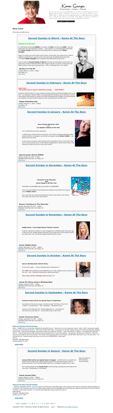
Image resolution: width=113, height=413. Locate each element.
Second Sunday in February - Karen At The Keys (56, 83)
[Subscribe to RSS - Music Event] (55, 403)
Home (58, 21)
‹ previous (24, 403)
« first (17, 403)
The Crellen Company (71, 407)
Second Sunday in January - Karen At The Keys (56, 112)
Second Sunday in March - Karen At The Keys (56, 38)
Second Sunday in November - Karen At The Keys (56, 214)
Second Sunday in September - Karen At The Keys (56, 292)
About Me (63, 21)
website (40, 304)
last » (52, 403)
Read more (21, 74)
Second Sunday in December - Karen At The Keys (56, 165)
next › (47, 403)
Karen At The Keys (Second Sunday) (25, 384)
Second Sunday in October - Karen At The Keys (56, 255)
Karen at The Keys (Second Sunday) (25, 326)
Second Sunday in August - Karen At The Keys (56, 351)
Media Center (70, 21)
